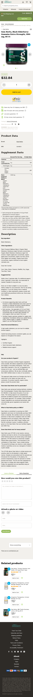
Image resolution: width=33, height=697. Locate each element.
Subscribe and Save (16, 633)
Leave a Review (9, 473)
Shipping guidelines (16, 635)
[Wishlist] (26, 2)
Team (16, 661)
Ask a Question (24, 473)
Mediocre (5, 481)
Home (2, 24)
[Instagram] (18, 652)
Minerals (13, 9)
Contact (16, 666)
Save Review (6, 531)
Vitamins (5, 9)
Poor (2, 481)
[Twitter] (12, 652)
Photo (3, 513)
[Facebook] (9, 652)
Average (7, 481)
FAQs (16, 640)
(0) (31, 29)
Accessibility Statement (16, 647)
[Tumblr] (24, 652)
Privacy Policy (17, 645)
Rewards (16, 664)
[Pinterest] (15, 652)
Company (16, 659)
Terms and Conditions (16, 643)
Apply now (24, 18)
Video (8, 513)
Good (9, 481)
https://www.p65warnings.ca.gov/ (9, 128)
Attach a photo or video (12, 509)
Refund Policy (16, 638)
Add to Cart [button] (15, 578)
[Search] (3, 5)
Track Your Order (16, 630)
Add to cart (16, 92)
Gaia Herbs (6, 29)
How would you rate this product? (16, 478)
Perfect (12, 481)
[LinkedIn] (21, 652)
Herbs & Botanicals (24, 9)
